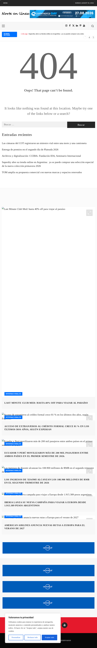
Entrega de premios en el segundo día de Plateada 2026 (30, 149)
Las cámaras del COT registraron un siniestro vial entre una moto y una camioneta (44, 143)
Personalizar (16, 637)
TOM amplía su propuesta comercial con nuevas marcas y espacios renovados (42, 172)
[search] (92, 26)
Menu (5, 3)
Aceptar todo (49, 637)
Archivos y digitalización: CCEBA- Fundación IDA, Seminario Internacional (41, 155)
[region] (33, 628)
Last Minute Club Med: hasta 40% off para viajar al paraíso (46, 403)
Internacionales (13, 394)
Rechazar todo (33, 637)
